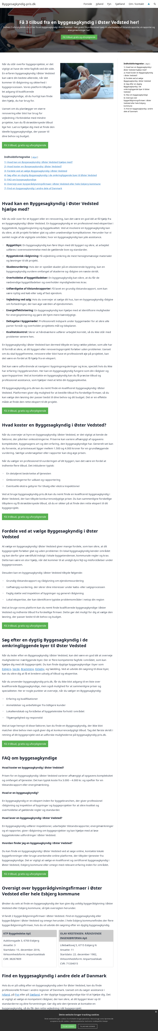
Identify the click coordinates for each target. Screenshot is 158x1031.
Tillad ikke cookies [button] (87, 1026)
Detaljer (105, 1021)
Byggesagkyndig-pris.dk (19, 4)
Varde (16, 669)
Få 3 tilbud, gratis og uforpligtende (79, 37)
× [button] (156, 1012)
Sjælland (120, 4)
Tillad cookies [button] (68, 1026)
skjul (34, 157)
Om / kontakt (136, 4)
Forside (88, 4)
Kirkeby (39, 669)
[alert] (79, 1020)
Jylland (99, 4)
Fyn (109, 4)
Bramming (27, 669)
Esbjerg (6, 669)
